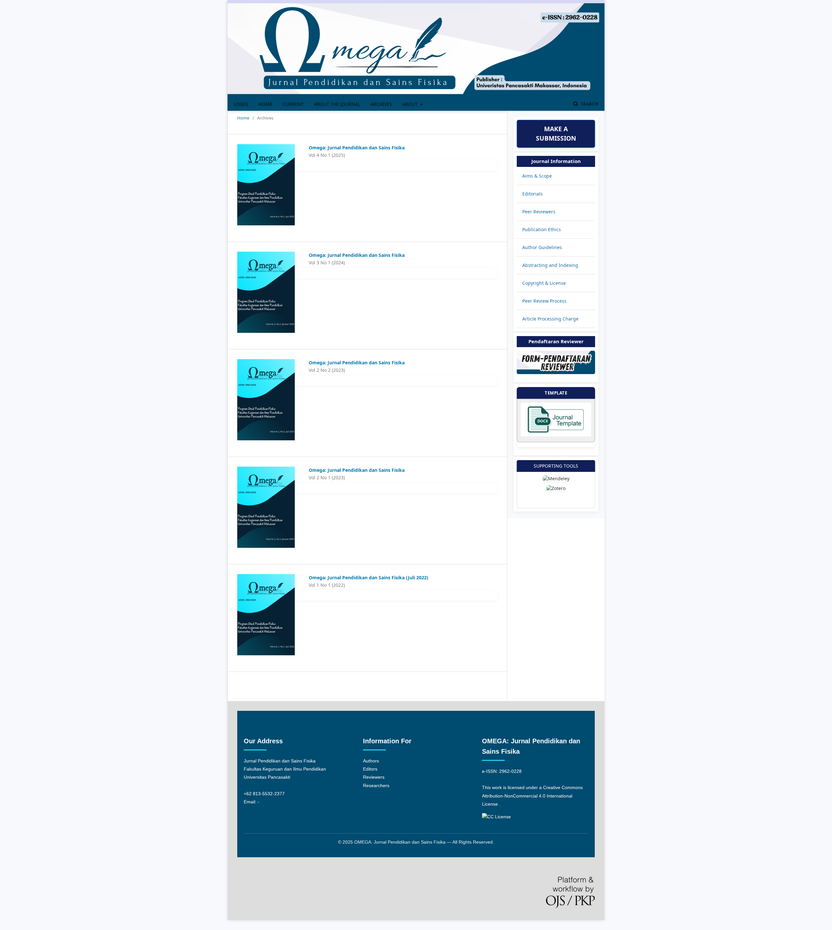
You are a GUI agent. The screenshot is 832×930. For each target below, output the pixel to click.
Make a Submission (556, 133)
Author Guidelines (542, 247)
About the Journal (337, 104)
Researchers (376, 785)
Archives (381, 104)
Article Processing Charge (550, 319)
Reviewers (373, 777)
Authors (371, 760)
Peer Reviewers (538, 211)
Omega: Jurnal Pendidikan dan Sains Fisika (357, 148)
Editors (370, 769)
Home (265, 104)
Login (241, 104)
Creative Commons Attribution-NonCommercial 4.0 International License (532, 795)
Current (293, 104)
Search (588, 104)
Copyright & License (544, 283)
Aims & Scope (537, 176)
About (410, 104)
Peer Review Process (544, 301)
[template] (556, 435)
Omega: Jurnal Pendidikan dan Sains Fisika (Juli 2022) (368, 577)
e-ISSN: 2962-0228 (502, 771)
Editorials (532, 194)
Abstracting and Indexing (550, 265)
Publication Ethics (541, 229)
